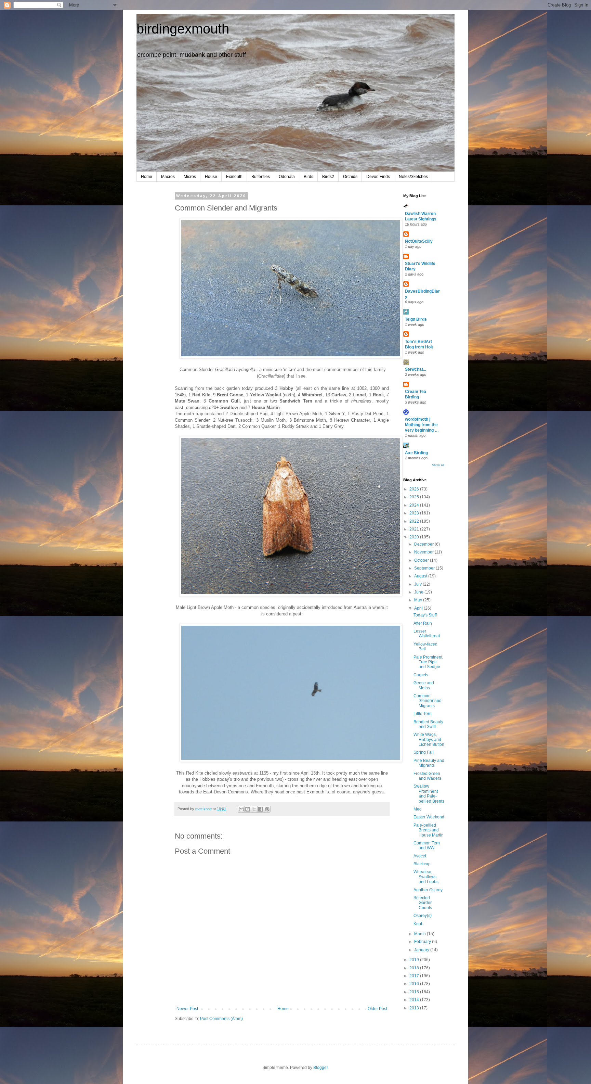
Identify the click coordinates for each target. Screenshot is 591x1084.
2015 (414, 992)
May (418, 600)
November (424, 552)
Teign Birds (416, 319)
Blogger (320, 1067)
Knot (417, 923)
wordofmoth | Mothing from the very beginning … (422, 425)
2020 (414, 537)
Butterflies (260, 176)
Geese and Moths (423, 685)
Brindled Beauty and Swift (428, 724)
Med (417, 809)
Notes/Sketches (413, 176)
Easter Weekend (428, 817)
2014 (414, 999)
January (422, 949)
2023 (414, 513)
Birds (308, 176)
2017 (414, 975)
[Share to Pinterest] (267, 809)
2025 (414, 497)
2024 (414, 505)
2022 (414, 521)
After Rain (422, 623)
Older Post (377, 1008)
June (419, 592)
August (421, 576)
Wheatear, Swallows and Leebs (425, 876)
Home (146, 176)
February (423, 941)
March (420, 933)
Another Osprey (428, 890)
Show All (438, 465)
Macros (168, 176)
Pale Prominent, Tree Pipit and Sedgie (428, 662)
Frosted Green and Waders (427, 776)
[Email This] (241, 809)
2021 (414, 529)
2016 (414, 983)
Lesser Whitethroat (426, 633)
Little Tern (422, 713)
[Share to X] (254, 809)
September (425, 568)
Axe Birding (416, 452)
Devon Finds (378, 176)
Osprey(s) (422, 915)
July (418, 584)
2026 (414, 489)
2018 (414, 968)
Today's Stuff (425, 615)
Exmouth (234, 176)
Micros (190, 176)
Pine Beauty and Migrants (428, 763)
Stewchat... (415, 369)
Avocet (419, 856)
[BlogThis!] (247, 809)
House (211, 176)
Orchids (350, 176)
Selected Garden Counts (423, 902)
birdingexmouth (182, 28)
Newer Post (187, 1008)
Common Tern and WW (426, 845)
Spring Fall (423, 752)
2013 (414, 1008)
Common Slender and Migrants (427, 700)
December (424, 544)
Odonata (287, 176)
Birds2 (328, 176)
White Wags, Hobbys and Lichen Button (428, 739)
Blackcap (422, 864)
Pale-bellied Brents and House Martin (428, 830)
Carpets (420, 675)
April (419, 608)
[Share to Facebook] (260, 809)
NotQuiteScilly (419, 241)
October (422, 560)
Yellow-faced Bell (425, 646)
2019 (414, 959)
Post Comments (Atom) (221, 1018)
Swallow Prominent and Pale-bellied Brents (428, 793)
